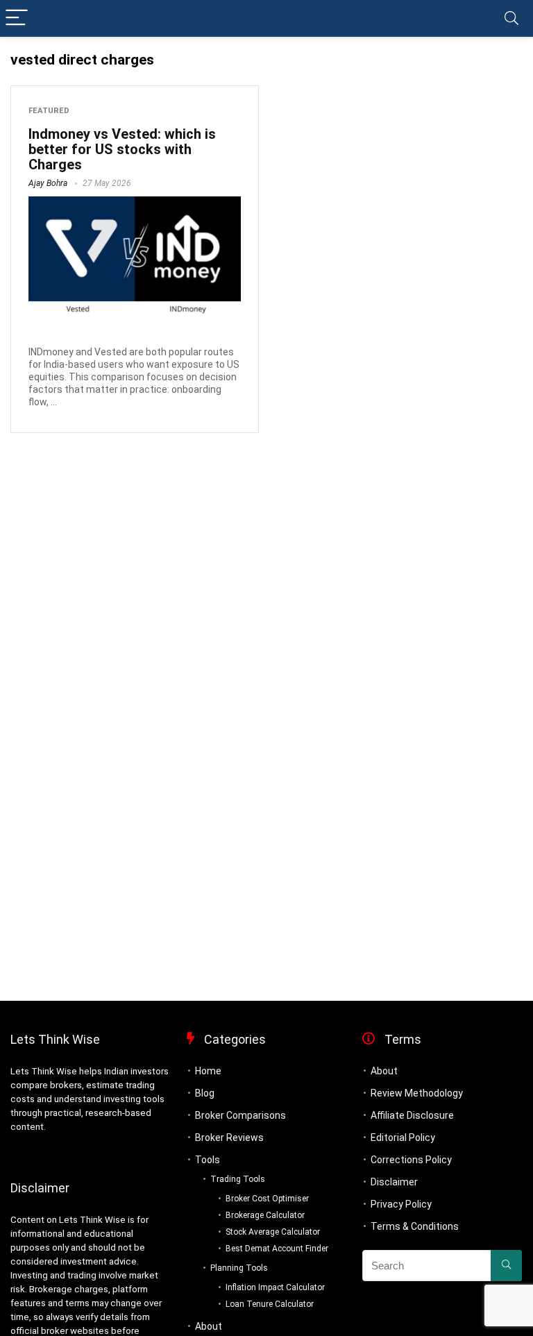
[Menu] (16, 18)
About (208, 1326)
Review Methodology (417, 1093)
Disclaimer (394, 1181)
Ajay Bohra (47, 183)
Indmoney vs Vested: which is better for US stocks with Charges (122, 149)
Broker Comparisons (240, 1115)
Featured (48, 110)
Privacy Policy (401, 1204)
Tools (207, 1159)
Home (208, 1070)
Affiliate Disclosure (412, 1115)
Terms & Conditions (415, 1226)
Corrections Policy (411, 1159)
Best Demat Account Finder (277, 1248)
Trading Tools (237, 1179)
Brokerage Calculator (265, 1215)
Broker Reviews (229, 1137)
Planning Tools (239, 1268)
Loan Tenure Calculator (270, 1304)
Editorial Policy (403, 1137)
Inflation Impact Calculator (275, 1287)
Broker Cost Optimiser (267, 1198)
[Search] (511, 18)
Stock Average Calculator (273, 1232)
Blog (204, 1093)
